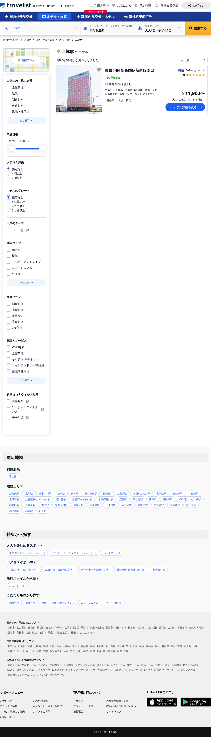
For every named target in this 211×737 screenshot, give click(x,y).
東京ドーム (13, 664)
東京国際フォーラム (18, 674)
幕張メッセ (146, 669)
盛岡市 (162, 627)
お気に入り (124, 5)
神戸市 (59, 627)
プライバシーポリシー (85, 706)
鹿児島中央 (55, 651)
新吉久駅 (30, 505)
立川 (128, 646)
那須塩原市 (63, 632)
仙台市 (31, 627)
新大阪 (187, 646)
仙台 (65, 651)
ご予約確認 (6, 700)
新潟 (92, 651)
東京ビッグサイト (164, 669)
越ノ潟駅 (14, 510)
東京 (9, 646)
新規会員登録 (169, 5)
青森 (98, 651)
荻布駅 (152, 499)
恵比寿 (37, 646)
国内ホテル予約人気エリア (21, 622)
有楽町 (84, 646)
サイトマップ (113, 711)
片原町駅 (193, 493)
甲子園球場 (67, 664)
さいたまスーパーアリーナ (81, 669)
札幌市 (74, 632)
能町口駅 (14, 505)
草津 (123, 627)
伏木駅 (75, 493)
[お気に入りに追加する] (99, 70)
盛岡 (72, 651)
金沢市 (50, 627)
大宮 (58, 646)
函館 (119, 651)
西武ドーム (147, 664)
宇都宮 (66, 646)
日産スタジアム (25, 669)
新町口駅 (143, 505)
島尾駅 (29, 510)
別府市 (11, 632)
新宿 (23, 646)
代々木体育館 (190, 664)
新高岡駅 (14, 493)
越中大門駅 (61, 505)
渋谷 (29, 646)
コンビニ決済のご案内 (12, 711)
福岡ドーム (102, 664)
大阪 (195, 646)
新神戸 (11, 651)
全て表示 (24, 120)
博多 (38, 651)
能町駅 (61, 493)
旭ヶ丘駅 (138, 499)
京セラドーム (117, 664)
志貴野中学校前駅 (82, 499)
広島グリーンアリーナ (126, 669)
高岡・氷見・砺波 (45, 39)
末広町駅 (177, 493)
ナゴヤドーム (28, 664)
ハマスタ (43, 664)
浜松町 (100, 646)
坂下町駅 (14, 499)
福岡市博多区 (71, 627)
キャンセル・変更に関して (48, 706)
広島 (25, 651)
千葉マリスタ (162, 664)
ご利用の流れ (40, 700)
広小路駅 (61, 499)
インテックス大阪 (185, 669)
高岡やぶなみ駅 (141, 493)
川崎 (135, 646)
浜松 (154, 627)
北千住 (120, 646)
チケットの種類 (8, 706)
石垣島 (131, 627)
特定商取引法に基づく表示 (121, 706)
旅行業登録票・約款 (117, 700)
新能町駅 (167, 499)
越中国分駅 (91, 493)
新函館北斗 (109, 651)
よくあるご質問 (41, 711)
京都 (179, 646)
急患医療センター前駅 (37, 499)
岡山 (18, 651)
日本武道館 (58, 669)
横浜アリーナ (42, 669)
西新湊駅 (127, 505)
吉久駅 (45, 505)
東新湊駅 (175, 505)
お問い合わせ (7, 716)
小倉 (32, 651)
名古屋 (165, 646)
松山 (34, 632)
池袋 (45, 646)
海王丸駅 (191, 505)
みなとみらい (87, 632)
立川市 (172, 627)
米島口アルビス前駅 (190, 499)
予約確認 (145, 5)
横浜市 (41, 627)
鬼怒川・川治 (196, 627)
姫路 (28, 632)
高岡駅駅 (161, 493)
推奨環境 (78, 711)
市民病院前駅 (105, 499)
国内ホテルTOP (11, 39)
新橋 (92, 646)
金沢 (173, 646)
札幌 (126, 651)
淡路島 (140, 627)
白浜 (148, 627)
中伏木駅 (78, 505)
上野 (51, 646)
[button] (108, 28)
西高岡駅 (122, 493)
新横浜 (149, 646)
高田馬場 (110, 646)
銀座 (92, 627)
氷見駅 (42, 510)
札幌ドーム (133, 664)
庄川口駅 (111, 505)
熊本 (45, 651)
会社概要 (78, 700)
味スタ (11, 669)
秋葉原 (75, 646)
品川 (16, 646)
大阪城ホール (104, 669)
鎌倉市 (42, 632)
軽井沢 (100, 627)
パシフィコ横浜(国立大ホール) (48, 674)
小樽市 (11, 627)
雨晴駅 (107, 493)
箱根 (117, 627)
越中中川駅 (45, 493)
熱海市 (84, 627)
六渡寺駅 (95, 505)
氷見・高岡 (64, 39)
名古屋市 (21, 627)
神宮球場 (54, 664)
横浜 (141, 646)
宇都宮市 (182, 627)
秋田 (79, 651)
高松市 (20, 632)
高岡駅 (29, 493)
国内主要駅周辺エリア (19, 641)
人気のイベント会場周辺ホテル (24, 660)
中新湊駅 (159, 505)
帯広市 (51, 632)
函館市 (109, 627)
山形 (85, 651)
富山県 (27, 39)
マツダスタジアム (85, 664)
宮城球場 (176, 664)
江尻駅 (123, 499)
